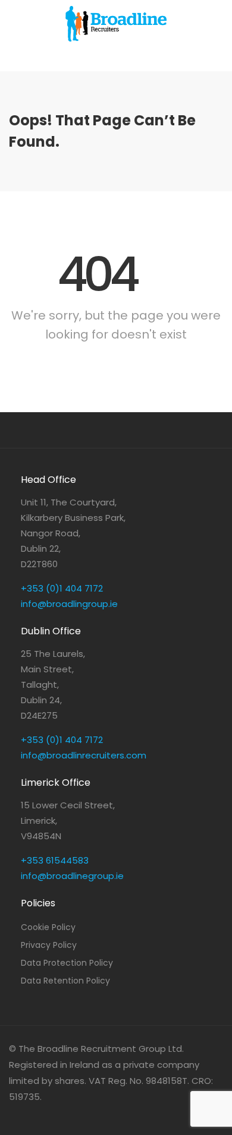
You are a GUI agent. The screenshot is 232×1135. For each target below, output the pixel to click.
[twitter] (60, 1112)
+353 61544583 (55, 860)
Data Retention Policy (65, 981)
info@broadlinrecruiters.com (83, 755)
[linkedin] (21, 1112)
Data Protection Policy (67, 963)
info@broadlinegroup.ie (72, 876)
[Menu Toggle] (116, 59)
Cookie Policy (48, 927)
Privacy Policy (49, 945)
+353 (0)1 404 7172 (62, 588)
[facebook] (40, 1112)
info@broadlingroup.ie (69, 603)
